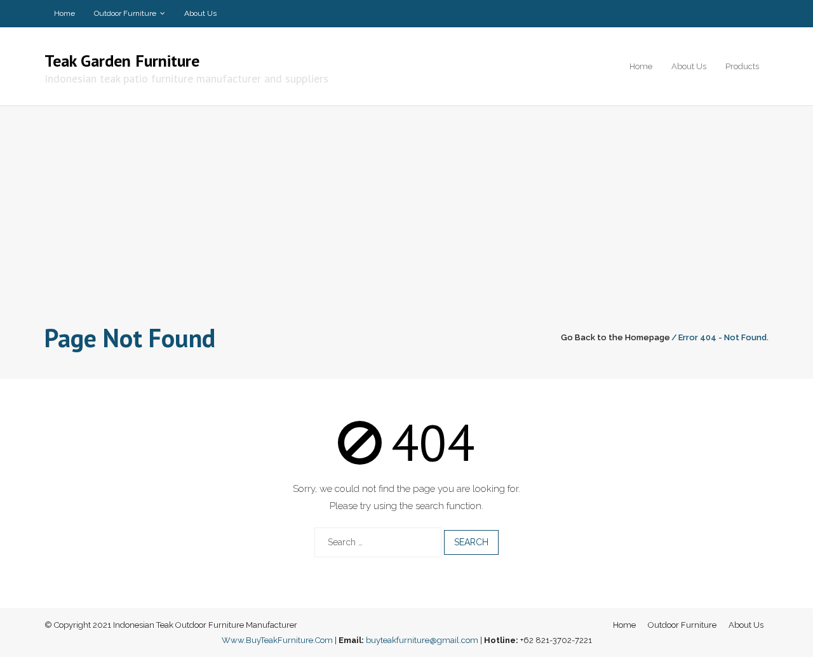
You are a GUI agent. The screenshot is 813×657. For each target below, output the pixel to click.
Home (64, 13)
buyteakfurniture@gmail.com (422, 640)
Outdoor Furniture (125, 13)
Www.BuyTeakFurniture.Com (277, 640)
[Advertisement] (406, 223)
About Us (200, 13)
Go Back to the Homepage (615, 337)
